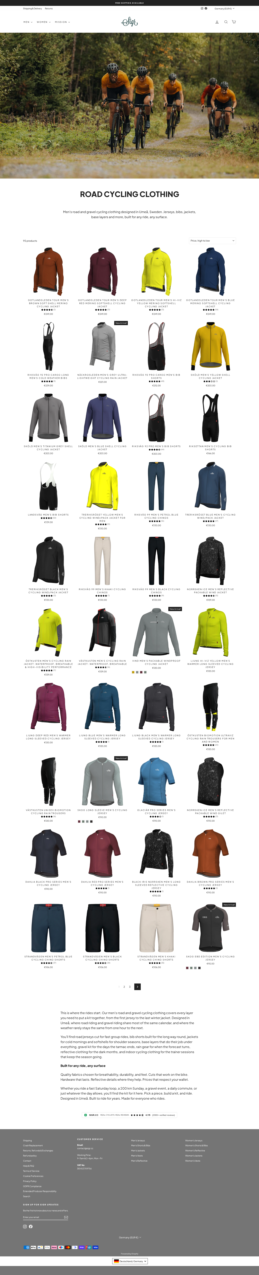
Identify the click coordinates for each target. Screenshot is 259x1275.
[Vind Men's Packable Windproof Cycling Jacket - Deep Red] (141, 672)
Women (42, 22)
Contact (27, 1160)
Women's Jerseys (193, 1140)
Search (26, 1196)
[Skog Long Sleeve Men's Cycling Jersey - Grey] (87, 821)
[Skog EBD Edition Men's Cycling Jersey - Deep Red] (187, 968)
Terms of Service (31, 1171)
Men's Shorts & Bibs (140, 1145)
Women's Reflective (195, 1150)
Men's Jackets (138, 1150)
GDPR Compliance (32, 1186)
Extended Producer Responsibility (40, 1191)
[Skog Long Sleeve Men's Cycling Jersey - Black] (91, 821)
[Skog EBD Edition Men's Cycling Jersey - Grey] (195, 968)
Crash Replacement (33, 1145)
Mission (61, 22)
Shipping (27, 1140)
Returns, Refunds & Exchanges (38, 1150)
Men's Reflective (139, 1160)
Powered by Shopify (129, 1254)
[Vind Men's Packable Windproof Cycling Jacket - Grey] (137, 672)
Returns (49, 8)
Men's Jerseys (138, 1140)
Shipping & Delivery (32, 8)
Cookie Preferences (33, 1176)
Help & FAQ (28, 1165)
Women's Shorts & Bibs (196, 1145)
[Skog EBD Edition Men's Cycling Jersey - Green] (191, 968)
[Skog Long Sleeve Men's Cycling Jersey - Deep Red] (79, 821)
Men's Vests (137, 1155)
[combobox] (130, 1261)
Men (27, 22)
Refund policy (30, 1155)
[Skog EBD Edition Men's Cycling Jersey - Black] (199, 968)
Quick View (48, 294)
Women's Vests (192, 1160)
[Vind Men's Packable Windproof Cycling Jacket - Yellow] (133, 672)
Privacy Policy (30, 1181)
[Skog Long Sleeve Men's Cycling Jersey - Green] (83, 821)
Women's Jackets (193, 1155)
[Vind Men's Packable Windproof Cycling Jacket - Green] (145, 672)
